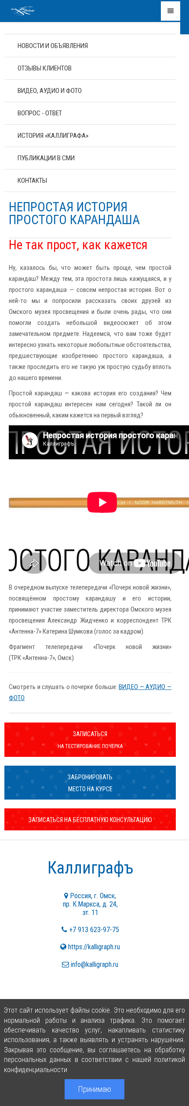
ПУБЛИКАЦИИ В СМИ (46, 158)
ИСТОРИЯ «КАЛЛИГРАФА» (53, 136)
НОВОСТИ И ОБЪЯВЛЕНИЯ (53, 46)
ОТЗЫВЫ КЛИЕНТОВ (45, 68)
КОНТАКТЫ (32, 180)
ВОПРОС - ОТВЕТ (40, 113)
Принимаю (94, 1089)
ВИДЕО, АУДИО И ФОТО (50, 91)
